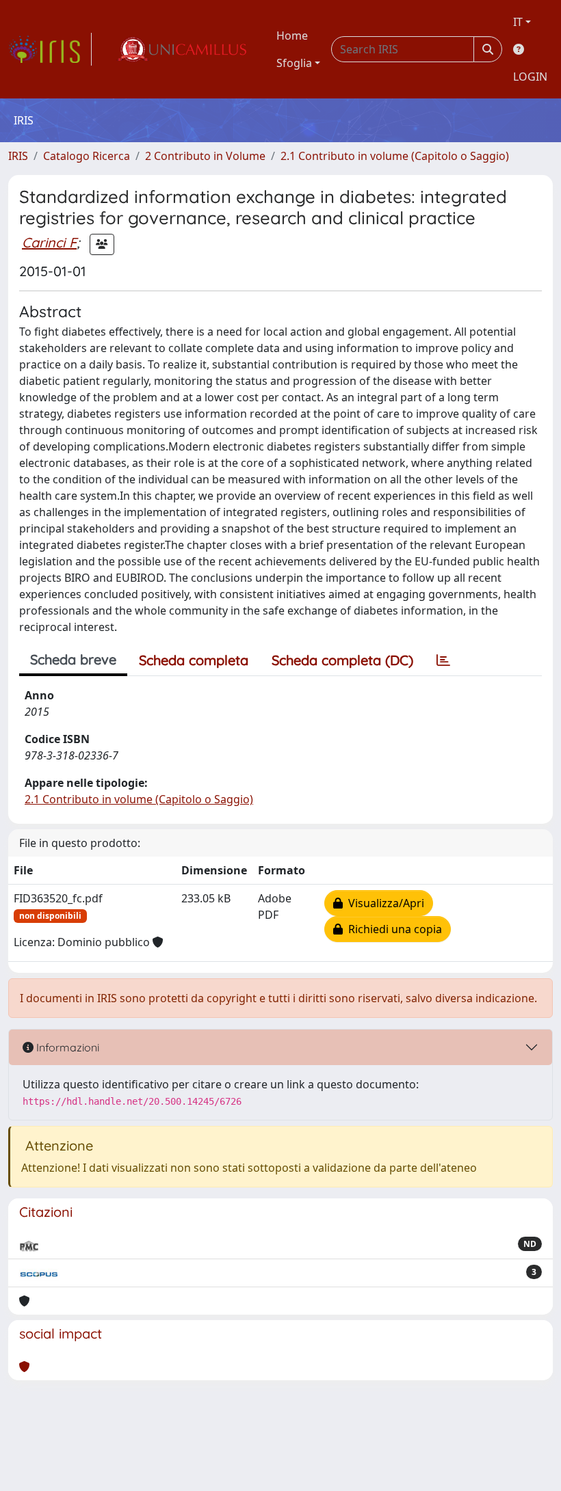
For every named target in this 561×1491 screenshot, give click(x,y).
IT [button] (518, 21)
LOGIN (530, 76)
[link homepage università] (181, 49)
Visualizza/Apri (383, 903)
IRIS (18, 155)
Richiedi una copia (392, 929)
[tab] (443, 660)
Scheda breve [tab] (73, 659)
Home (292, 35)
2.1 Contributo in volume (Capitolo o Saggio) (394, 155)
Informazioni (66, 1047)
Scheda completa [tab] (193, 660)
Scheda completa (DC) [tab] (342, 660)
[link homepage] (50, 49)
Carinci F (49, 242)
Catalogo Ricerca (86, 155)
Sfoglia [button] (294, 62)
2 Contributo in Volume (205, 155)
